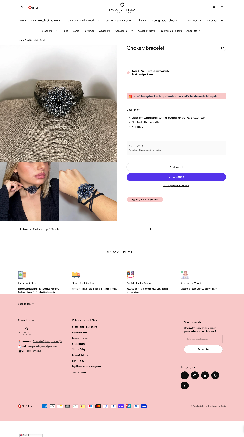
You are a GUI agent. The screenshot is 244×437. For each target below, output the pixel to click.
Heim (23, 20)
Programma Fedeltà (171, 31)
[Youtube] (195, 375)
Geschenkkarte (146, 31)
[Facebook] (185, 375)
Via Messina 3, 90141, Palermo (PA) (47, 341)
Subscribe (203, 349)
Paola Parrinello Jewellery (202, 406)
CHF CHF (35, 7)
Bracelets (47, 31)
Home (20, 40)
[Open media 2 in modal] (59, 103)
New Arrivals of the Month (46, 20)
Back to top (24, 304)
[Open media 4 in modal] (88, 191)
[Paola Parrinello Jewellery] (122, 7)
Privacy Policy (78, 360)
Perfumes (89, 31)
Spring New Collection (165, 20)
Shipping (142, 150)
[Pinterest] (215, 375)
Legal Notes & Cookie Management (86, 366)
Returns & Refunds (80, 355)
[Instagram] (205, 375)
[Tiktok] (185, 385)
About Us (191, 31)
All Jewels (142, 20)
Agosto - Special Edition (118, 20)
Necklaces (213, 20)
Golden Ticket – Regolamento (84, 326)
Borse (76, 31)
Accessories (122, 31)
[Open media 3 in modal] (29, 191)
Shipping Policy (78, 349)
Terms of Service (79, 372)
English (26, 435)
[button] (22, 8)
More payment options (176, 185)
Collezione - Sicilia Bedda (80, 20)
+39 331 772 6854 (33, 351)
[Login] (214, 8)
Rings (65, 31)
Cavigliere (104, 31)
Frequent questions (80, 338)
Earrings (192, 20)
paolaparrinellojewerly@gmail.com (42, 346)
